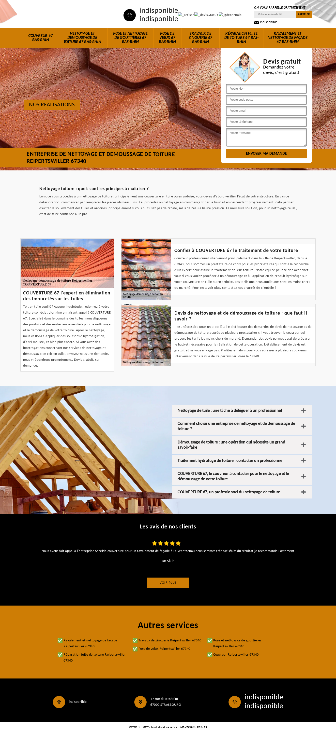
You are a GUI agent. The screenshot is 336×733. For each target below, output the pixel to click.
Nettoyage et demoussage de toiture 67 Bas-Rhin (82, 37)
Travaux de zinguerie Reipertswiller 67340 (169, 640)
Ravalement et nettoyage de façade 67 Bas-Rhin (287, 37)
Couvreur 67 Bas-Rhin (40, 38)
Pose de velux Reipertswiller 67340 (164, 649)
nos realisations (52, 105)
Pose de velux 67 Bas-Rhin (167, 37)
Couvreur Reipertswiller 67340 (236, 655)
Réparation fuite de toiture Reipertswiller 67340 (94, 658)
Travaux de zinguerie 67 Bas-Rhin (201, 37)
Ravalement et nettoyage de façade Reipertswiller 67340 (90, 643)
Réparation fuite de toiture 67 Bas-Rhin (241, 37)
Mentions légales (193, 727)
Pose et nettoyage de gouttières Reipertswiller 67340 (237, 643)
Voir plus (168, 583)
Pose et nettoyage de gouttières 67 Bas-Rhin (130, 37)
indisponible (158, 11)
